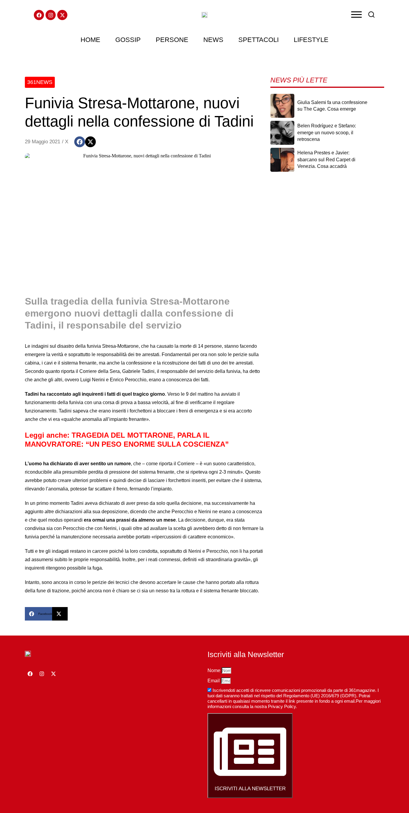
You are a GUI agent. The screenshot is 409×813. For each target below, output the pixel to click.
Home (90, 39)
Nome (214, 670)
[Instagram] (51, 15)
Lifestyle (311, 39)
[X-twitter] (62, 15)
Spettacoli (258, 39)
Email (214, 680)
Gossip (128, 39)
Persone (172, 39)
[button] (79, 141)
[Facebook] (39, 15)
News (213, 39)
